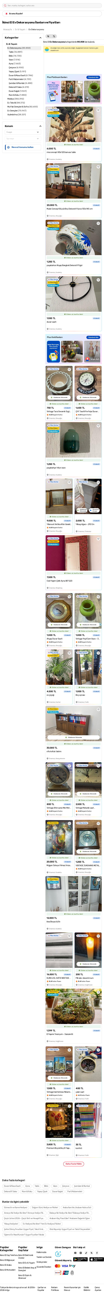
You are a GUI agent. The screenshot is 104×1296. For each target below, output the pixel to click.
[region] (73, 91)
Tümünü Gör (93, 77)
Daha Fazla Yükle (74, 1164)
